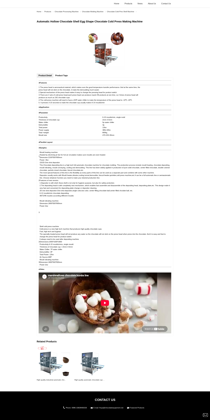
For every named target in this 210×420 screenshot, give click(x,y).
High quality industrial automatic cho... (51, 380)
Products (128, 4)
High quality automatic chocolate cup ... (89, 380)
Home (116, 4)
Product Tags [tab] (61, 75)
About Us (152, 4)
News (140, 4)
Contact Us (166, 4)
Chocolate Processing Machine (67, 12)
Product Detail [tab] (45, 75)
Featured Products (137, 408)
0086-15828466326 (79, 408)
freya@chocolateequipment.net (111, 408)
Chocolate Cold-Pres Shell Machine (120, 12)
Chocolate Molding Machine (92, 12)
